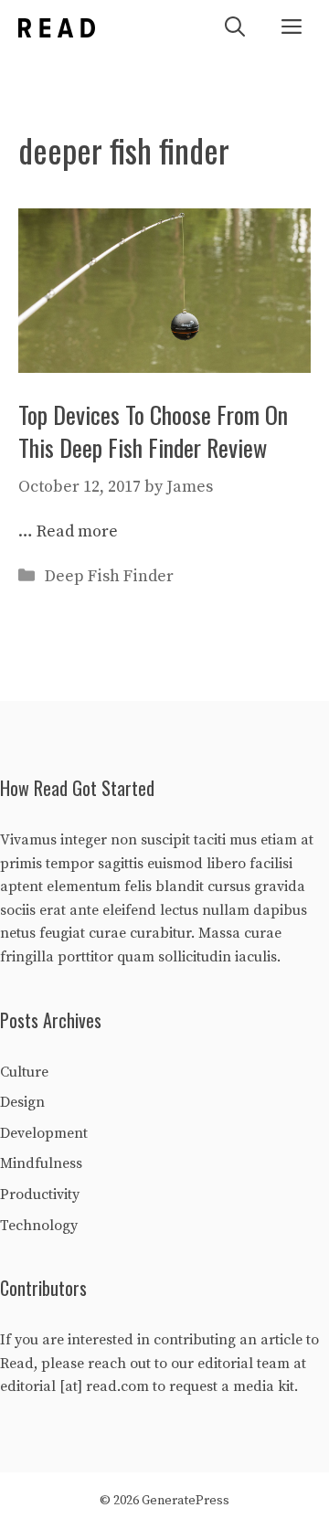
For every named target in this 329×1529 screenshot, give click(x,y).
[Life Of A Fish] (56, 28)
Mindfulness (41, 1163)
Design (22, 1102)
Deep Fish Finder (109, 576)
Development (44, 1133)
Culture (24, 1072)
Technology (39, 1225)
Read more (77, 531)
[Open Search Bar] (235, 28)
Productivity (40, 1194)
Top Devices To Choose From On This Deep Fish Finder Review (153, 431)
